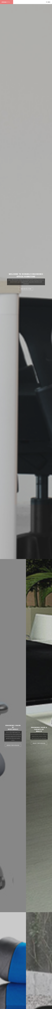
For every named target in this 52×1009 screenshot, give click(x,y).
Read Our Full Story (26, 288)
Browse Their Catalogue (13, 745)
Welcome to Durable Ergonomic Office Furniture (26, 275)
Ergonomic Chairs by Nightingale (13, 727)
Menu (49, 2)
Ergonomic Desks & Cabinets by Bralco (39, 729)
